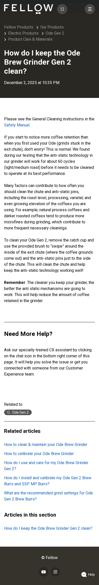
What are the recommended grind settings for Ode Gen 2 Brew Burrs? (48, 496)
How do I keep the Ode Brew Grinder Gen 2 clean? (48, 528)
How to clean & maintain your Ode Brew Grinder (45, 444)
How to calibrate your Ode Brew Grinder (39, 453)
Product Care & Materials (30, 39)
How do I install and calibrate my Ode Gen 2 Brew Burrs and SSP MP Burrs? (47, 480)
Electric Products (23, 33)
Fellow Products (18, 27)
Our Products (52, 27)
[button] (62, 9)
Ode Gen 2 (55, 33)
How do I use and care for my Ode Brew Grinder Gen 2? (46, 465)
